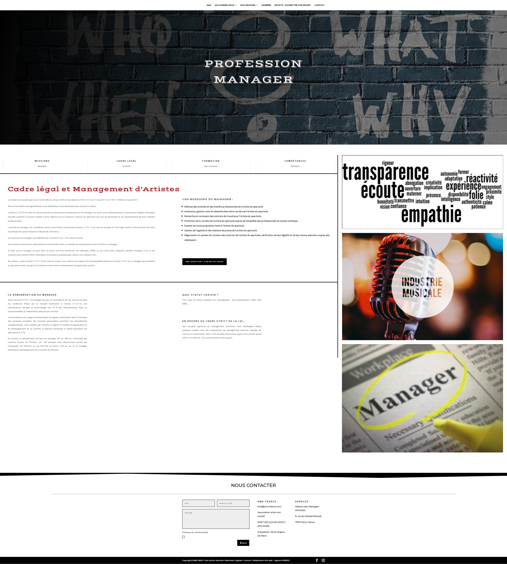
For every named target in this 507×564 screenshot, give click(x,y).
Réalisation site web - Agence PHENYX (271, 560)
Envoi (243, 542)
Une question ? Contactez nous (205, 261)
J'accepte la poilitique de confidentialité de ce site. (208, 536)
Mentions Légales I (234, 560)
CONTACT (319, 5)
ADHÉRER (266, 5)
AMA (209, 5)
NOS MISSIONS (247, 5)
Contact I (248, 560)
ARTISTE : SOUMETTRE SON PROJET (292, 5)
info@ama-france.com (269, 506)
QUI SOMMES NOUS (224, 5)
